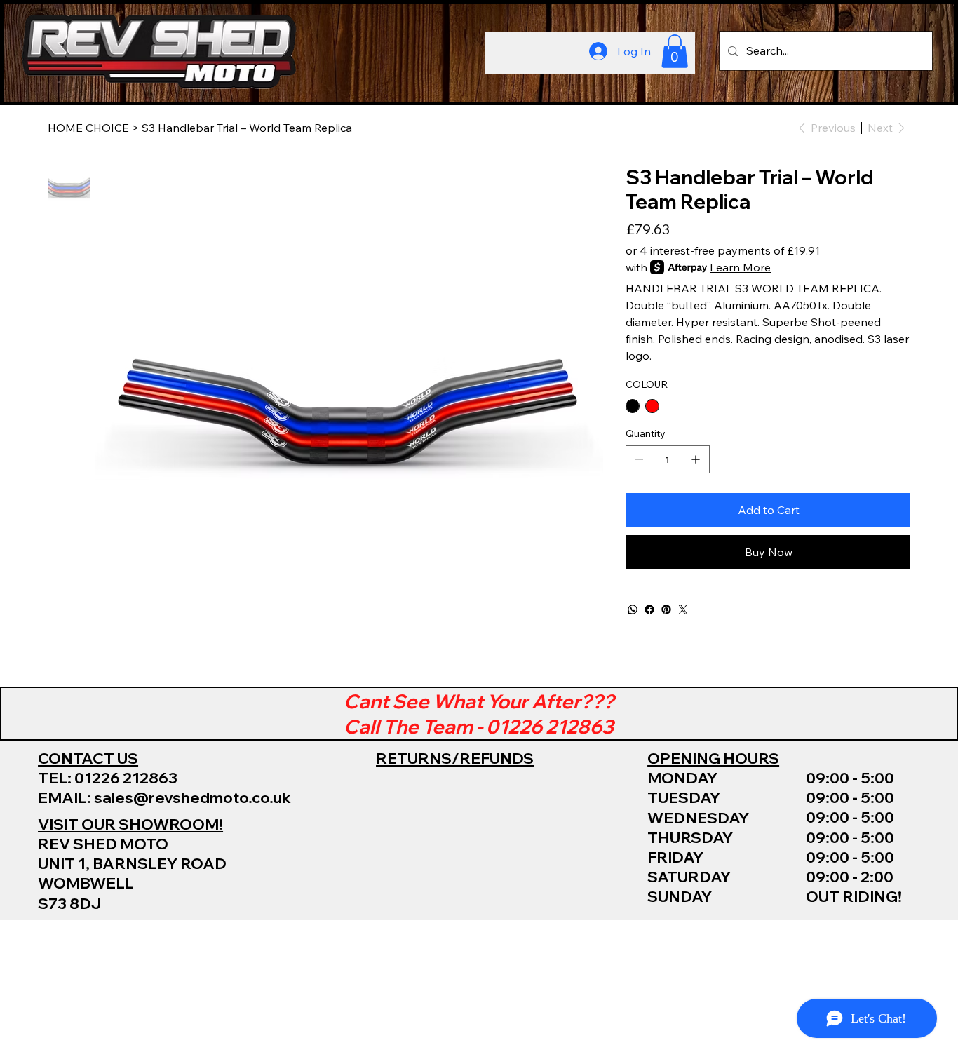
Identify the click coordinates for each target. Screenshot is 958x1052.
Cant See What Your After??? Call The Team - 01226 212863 (479, 714)
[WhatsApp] (633, 609)
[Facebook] (649, 609)
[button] (675, 51)
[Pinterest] (666, 609)
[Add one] (696, 459)
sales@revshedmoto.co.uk (192, 797)
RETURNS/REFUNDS (455, 757)
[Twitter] (683, 609)
